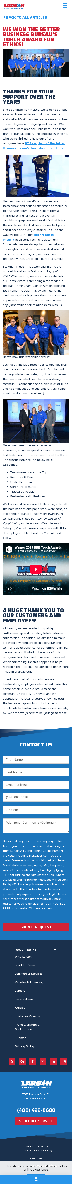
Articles (20, 1007)
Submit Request (36, 927)
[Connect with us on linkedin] (53, 1061)
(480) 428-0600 (36, 1110)
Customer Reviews (27, 1016)
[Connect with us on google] (22, 1061)
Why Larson (23, 956)
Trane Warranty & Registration (27, 1027)
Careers (20, 990)
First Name (14, 759)
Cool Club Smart (26, 965)
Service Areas (24, 999)
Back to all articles (26, 17)
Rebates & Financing (29, 982)
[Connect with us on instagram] (63, 1061)
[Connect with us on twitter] (43, 1061)
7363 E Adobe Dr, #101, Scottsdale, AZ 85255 (36, 1096)
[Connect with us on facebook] (32, 1061)
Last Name (14, 772)
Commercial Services (28, 973)
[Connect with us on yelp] (12, 1061)
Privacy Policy (24, 1046)
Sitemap (20, 1038)
